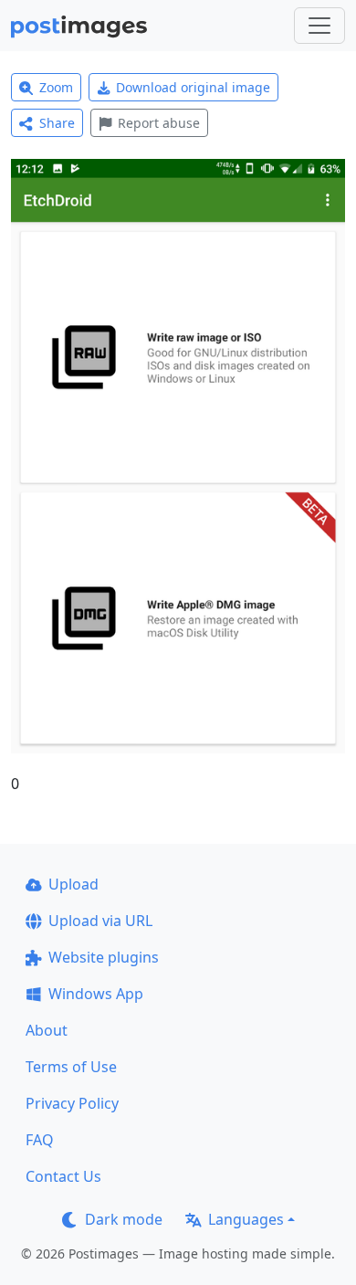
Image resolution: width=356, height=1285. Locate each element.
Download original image (193, 87)
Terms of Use (71, 1067)
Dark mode (123, 1219)
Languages (246, 1219)
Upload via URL (100, 921)
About (47, 1030)
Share (57, 123)
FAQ (40, 1140)
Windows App (95, 994)
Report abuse (159, 123)
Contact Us (63, 1176)
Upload (73, 884)
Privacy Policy (72, 1103)
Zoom (56, 87)
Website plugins (103, 957)
